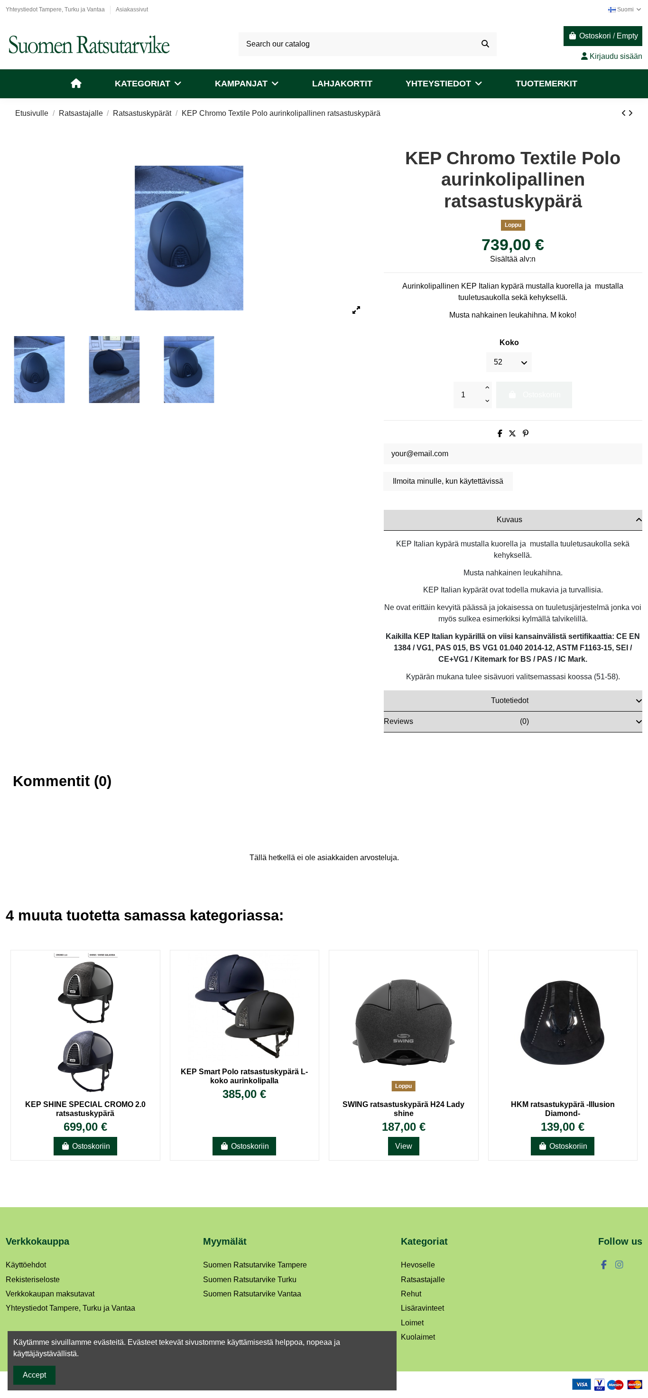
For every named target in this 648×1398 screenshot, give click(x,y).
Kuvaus (509, 520)
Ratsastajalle (423, 1280)
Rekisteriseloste (33, 1280)
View (403, 1146)
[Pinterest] (525, 434)
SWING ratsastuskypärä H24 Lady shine (403, 1108)
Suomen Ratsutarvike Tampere (255, 1265)
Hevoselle (418, 1265)
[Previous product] (624, 113)
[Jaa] (500, 434)
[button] (148, 83)
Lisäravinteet (422, 1308)
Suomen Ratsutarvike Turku (249, 1280)
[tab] (513, 520)
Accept (34, 1375)
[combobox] (368, 44)
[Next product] (630, 113)
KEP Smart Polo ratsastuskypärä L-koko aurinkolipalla (244, 1076)
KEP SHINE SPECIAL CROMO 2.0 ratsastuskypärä (85, 1108)
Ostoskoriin (91, 1146)
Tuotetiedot (509, 700)
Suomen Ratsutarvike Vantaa (252, 1294)
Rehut (411, 1294)
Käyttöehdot (26, 1265)
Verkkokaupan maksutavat (50, 1294)
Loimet (412, 1323)
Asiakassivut (132, 9)
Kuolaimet (418, 1337)
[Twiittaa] (512, 434)
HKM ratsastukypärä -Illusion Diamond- (563, 1108)
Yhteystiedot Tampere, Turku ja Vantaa (56, 9)
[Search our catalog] (485, 44)
